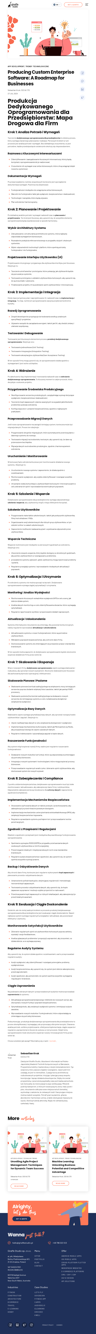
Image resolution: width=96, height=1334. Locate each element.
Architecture (14, 1299)
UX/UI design (67, 1278)
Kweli (37, 1315)
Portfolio (39, 1259)
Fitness (11, 1292)
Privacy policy (48, 1325)
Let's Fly (39, 1292)
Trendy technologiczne (37, 66)
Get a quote (73, 5)
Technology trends (30, 1158)
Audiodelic (40, 1305)
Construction (14, 1296)
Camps (38, 1302)
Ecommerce (13, 1302)
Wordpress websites (71, 1268)
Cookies (59, 1325)
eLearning (40, 1309)
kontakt (53, 1041)
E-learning (13, 1309)
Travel (11, 1305)
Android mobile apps (71, 1256)
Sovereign (40, 1296)
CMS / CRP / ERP (68, 1275)
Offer (37, 1256)
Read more (19, 1186)
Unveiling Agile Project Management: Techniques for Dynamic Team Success (27, 1165)
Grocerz (39, 1312)
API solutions (68, 1281)
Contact (39, 1266)
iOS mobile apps (69, 1259)
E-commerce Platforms (72, 1271)
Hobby (11, 1312)
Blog (37, 1263)
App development (16, 66)
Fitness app (40, 1299)
